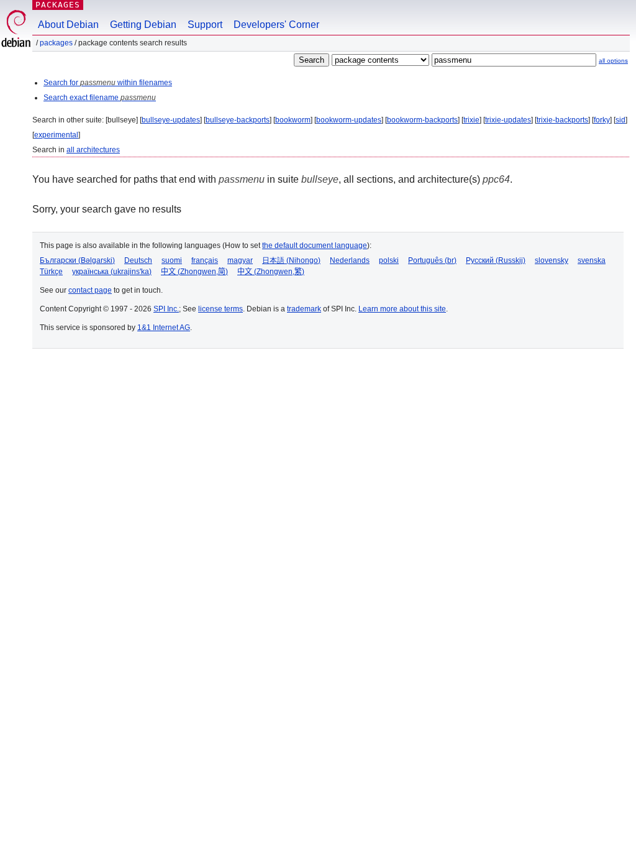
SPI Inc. (166, 309)
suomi (171, 260)
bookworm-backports (422, 120)
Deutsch (138, 260)
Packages (57, 4)
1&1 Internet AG (163, 327)
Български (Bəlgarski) (77, 260)
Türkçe (51, 271)
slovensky (551, 260)
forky (602, 120)
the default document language (314, 245)
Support (205, 24)
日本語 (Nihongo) (291, 260)
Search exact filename (99, 97)
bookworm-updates (348, 120)
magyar (240, 260)
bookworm (293, 120)
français (204, 260)
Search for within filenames (107, 82)
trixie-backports (562, 120)
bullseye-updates (171, 120)
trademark (304, 309)
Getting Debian (143, 24)
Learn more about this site (402, 309)
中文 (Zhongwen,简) (194, 271)
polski (389, 260)
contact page (90, 290)
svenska (592, 260)
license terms (220, 309)
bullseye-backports (238, 120)
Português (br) (432, 260)
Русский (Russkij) (495, 260)
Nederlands (350, 260)
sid (620, 120)
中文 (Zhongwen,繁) (270, 271)
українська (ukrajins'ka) (112, 271)
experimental (56, 135)
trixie (471, 120)
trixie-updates (508, 120)
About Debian (68, 24)
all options (613, 60)
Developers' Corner (276, 24)
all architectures (93, 149)
